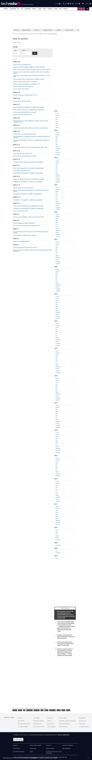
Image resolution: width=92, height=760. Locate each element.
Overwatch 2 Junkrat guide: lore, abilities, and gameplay (28, 208)
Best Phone (50, 718)
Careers (31, 751)
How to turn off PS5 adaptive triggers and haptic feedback (29, 67)
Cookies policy (33, 748)
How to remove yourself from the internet (24, 112)
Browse (65, 8)
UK (24, 710)
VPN (44, 8)
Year (15, 50)
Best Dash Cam (83, 720)
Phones (6, 8)
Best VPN (20, 718)
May (56, 121)
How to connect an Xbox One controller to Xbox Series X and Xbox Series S (31, 72)
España (58, 710)
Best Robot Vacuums (84, 726)
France (63, 710)
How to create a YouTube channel (22, 114)
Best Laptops (36, 718)
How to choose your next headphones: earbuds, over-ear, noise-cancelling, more (30, 121)
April (57, 119)
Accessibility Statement (18, 751)
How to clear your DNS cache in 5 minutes (24, 235)
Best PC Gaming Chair (38, 726)
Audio (39, 8)
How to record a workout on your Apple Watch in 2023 (28, 206)
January (57, 113)
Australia (15, 710)
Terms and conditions (67, 745)
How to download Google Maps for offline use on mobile (28, 107)
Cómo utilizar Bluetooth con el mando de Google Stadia (28, 168)
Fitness (34, 8)
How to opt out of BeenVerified (21, 101)
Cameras (50, 8)
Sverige (68, 710)
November (58, 152)
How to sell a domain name (20, 211)
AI (18, 8)
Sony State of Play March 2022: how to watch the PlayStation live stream (30, 232)
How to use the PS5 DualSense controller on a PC (26, 84)
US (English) (36, 710)
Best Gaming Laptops (38, 720)
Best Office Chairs (63, 726)
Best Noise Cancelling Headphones (67, 720)
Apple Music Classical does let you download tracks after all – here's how (31, 76)
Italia (42, 710)
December (58, 154)
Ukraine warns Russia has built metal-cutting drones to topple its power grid (65, 643)
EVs (60, 8)
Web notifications (66, 748)
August (57, 127)
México (46, 710)
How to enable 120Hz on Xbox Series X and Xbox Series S (28, 79)
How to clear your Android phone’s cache (24, 134)
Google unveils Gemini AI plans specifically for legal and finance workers (66, 636)
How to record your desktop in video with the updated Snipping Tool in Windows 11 (32, 250)
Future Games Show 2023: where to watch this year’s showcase (30, 128)
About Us (15, 745)
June (56, 123)
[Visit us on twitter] (66, 3)
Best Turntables (63, 718)
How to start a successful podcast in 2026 (24, 156)
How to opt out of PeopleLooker (22, 64)
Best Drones (82, 723)
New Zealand (29, 710)
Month (24, 50)
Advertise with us (50, 748)
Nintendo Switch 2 (47, 30)
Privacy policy (16, 748)
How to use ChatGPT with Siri (21, 241)
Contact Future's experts (35, 745)
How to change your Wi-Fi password (23, 188)
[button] (88, 3)
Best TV (49, 720)
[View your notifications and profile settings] (83, 3)
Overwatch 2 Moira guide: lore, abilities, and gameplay (28, 173)
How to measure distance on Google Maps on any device (28, 110)
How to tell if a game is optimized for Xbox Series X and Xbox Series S (32, 69)
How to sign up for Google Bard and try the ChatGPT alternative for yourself (31, 137)
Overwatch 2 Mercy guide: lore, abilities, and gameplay (28, 162)
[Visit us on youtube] (68, 3)
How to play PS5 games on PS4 (21, 170)
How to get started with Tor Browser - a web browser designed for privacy (31, 140)
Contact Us (48, 745)
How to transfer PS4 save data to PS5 (23, 86)
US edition (33, 758)
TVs (22, 8)
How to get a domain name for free (22, 153)
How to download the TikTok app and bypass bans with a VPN (30, 147)
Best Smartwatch (51, 726)
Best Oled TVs (50, 723)
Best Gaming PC (37, 723)
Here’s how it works (53, 33)
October (57, 150)
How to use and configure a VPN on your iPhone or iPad (28, 217)
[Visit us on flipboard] (70, 3)
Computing (13, 8)
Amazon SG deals (69, 30)
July (56, 125)
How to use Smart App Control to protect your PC (26, 225)
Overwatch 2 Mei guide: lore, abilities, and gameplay (27, 194)
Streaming (27, 8)
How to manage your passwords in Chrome (25, 247)
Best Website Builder (23, 726)
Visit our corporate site (63, 735)
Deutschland (52, 710)
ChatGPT (58, 30)
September (58, 148)
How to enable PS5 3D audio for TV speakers (25, 81)
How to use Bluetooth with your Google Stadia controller (28, 179)
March (57, 117)
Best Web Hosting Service (24, 723)
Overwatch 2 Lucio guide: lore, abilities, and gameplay (27, 200)
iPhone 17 (36, 30)
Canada (20, 710)
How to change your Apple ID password (24, 223)
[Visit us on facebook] (63, 3)
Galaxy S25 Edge (26, 30)
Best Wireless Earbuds (64, 723)
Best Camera (82, 718)
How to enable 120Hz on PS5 (21, 89)
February (58, 115)
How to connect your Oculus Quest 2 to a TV (25, 95)
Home (55, 8)
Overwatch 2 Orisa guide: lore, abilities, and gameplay (27, 181)
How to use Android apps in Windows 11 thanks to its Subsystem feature (31, 190)
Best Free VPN (21, 720)
